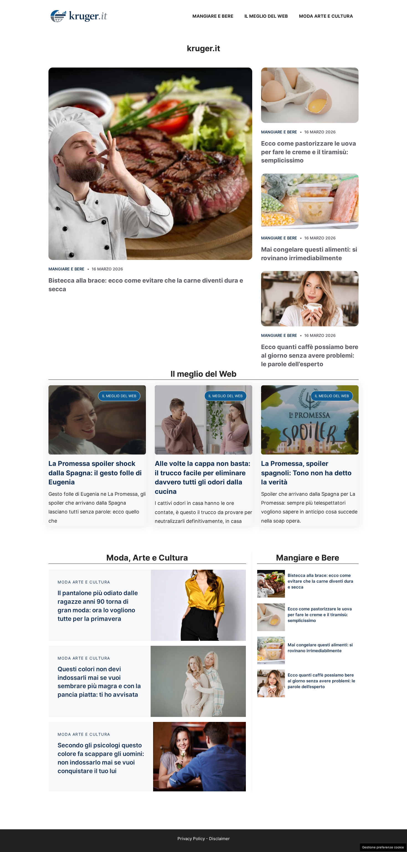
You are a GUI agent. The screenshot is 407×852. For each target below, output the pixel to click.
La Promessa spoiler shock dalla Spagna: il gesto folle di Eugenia (95, 472)
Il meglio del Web (266, 16)
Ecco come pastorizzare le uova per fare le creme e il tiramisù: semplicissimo (308, 152)
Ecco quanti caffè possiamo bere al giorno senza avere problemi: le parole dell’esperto (309, 355)
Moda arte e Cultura (326, 16)
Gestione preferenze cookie (383, 847)
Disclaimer (219, 838)
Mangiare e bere (212, 16)
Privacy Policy (191, 838)
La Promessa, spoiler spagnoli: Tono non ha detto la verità (306, 472)
